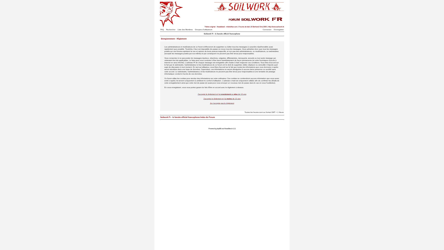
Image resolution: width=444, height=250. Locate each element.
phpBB (219, 129)
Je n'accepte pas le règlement (222, 103)
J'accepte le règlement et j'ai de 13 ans (222, 99)
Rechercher (170, 30)
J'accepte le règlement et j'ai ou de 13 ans (222, 94)
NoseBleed (228, 129)
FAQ (162, 30)
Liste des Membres (185, 30)
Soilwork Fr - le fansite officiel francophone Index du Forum (187, 117)
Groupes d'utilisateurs (203, 30)
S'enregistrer (279, 30)
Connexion (267, 30)
